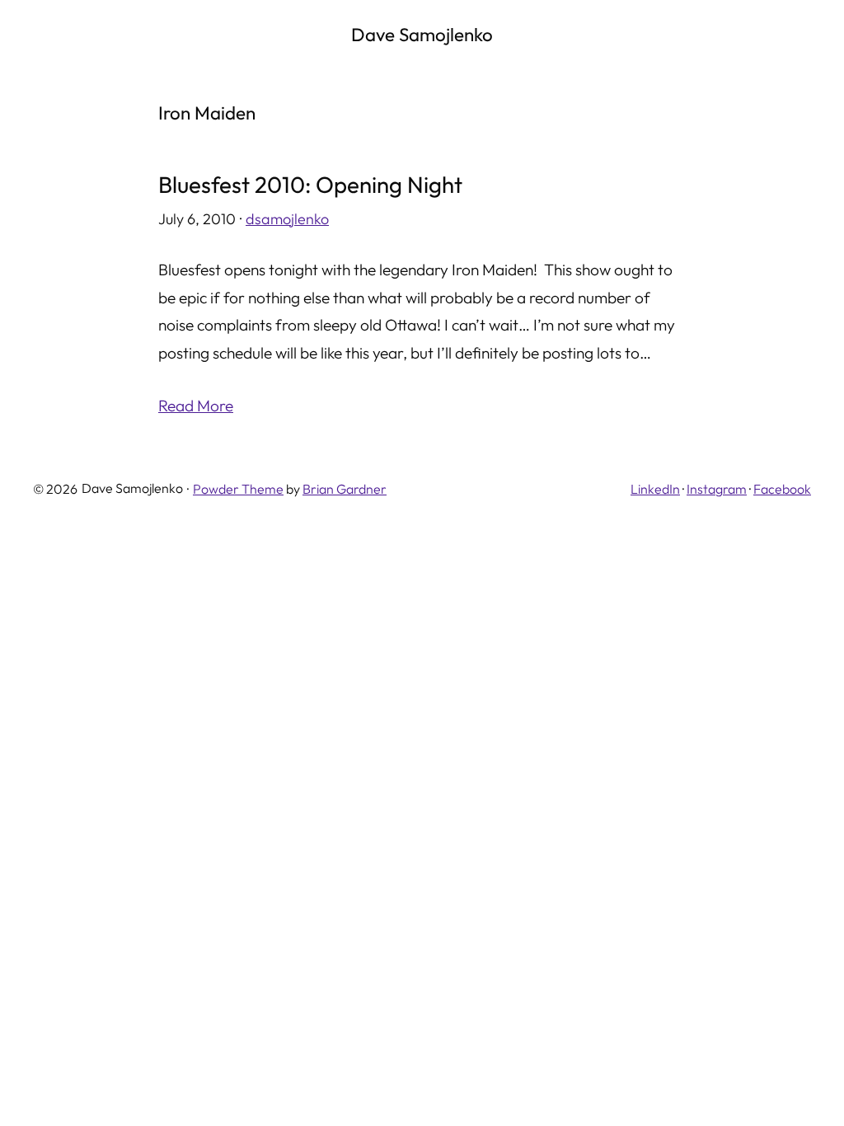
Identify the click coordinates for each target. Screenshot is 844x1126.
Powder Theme (238, 489)
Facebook (782, 489)
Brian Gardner (344, 489)
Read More (195, 405)
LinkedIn (655, 489)
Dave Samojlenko (422, 34)
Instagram (717, 489)
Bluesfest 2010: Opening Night (310, 184)
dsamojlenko (287, 218)
